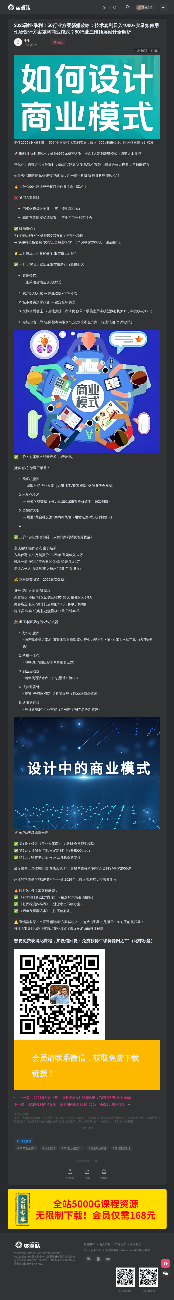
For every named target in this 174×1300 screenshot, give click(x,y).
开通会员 (147, 7)
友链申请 (89, 1244)
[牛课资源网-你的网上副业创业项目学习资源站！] (19, 6)
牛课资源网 (112, 1250)
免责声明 (104, 1244)
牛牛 (27, 40)
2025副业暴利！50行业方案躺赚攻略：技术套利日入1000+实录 (86, 28)
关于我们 (135, 1244)
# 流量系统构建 (97, 1148)
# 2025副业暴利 (26, 1148)
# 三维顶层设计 (121, 1148)
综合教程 (26, 1141)
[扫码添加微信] (165, 1273)
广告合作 (120, 1244)
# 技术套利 (48, 1148)
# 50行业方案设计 (72, 1148)
